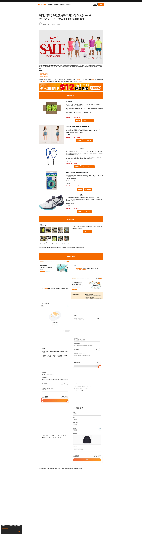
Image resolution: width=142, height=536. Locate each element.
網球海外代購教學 (44, 76)
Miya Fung (45, 22)
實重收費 (79, 79)
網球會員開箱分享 (44, 75)
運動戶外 (47, 8)
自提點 (92, 79)
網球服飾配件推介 (44, 73)
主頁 (38, 8)
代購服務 (44, 81)
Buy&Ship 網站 (79, 268)
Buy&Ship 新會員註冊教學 (80, 269)
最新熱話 (42, 8)
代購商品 (46, 289)
